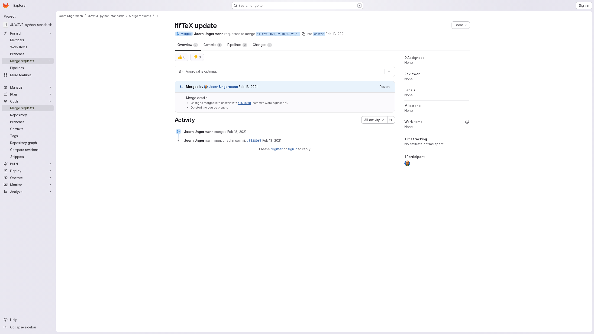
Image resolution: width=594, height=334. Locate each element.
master (319, 34)
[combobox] (374, 120)
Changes (262, 45)
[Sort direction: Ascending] (391, 120)
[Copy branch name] (303, 34)
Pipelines (236, 45)
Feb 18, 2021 (335, 34)
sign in (292, 149)
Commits (211, 45)
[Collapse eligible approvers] (389, 71)
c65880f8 (244, 103)
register (277, 149)
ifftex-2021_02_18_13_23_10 (278, 34)
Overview (187, 45)
